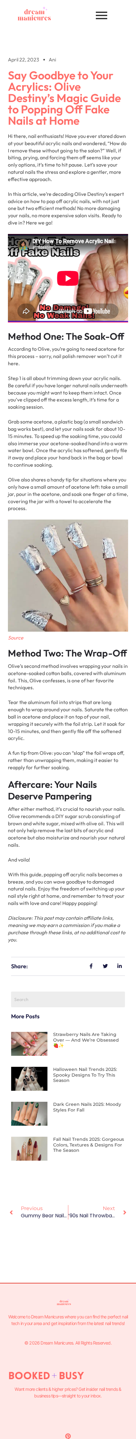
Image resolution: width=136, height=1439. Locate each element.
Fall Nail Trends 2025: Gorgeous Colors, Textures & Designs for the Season (88, 1144)
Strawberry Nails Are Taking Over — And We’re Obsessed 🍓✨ (86, 1040)
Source (15, 637)
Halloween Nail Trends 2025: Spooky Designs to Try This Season (85, 1074)
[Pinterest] (68, 1436)
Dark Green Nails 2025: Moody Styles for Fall (87, 1107)
